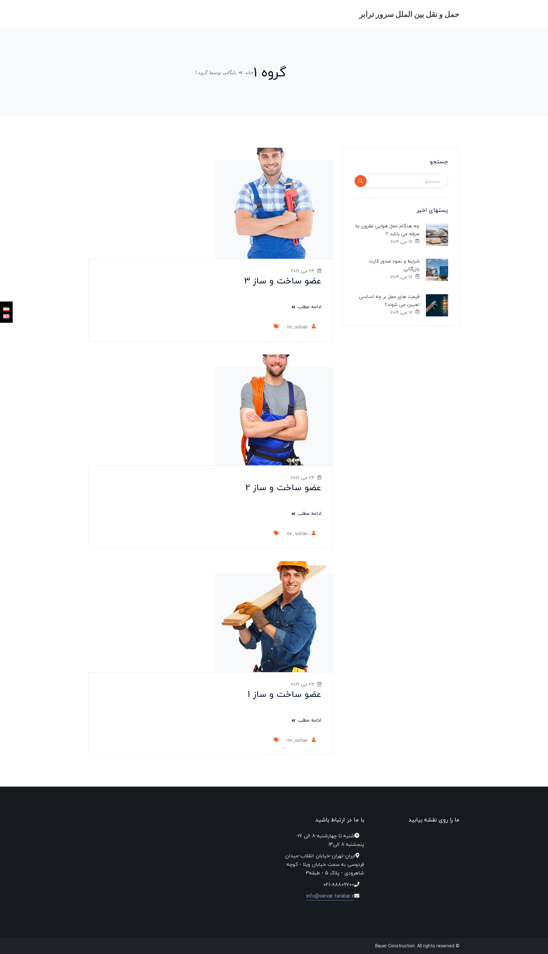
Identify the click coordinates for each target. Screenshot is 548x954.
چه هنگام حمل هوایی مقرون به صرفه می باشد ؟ (387, 230)
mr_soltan (297, 327)
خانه (249, 72)
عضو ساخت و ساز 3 (282, 280)
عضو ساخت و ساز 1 (284, 694)
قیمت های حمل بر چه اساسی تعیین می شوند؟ (389, 300)
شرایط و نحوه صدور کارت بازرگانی (394, 265)
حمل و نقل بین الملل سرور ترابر (409, 14)
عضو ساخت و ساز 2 (283, 487)
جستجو (361, 181)
